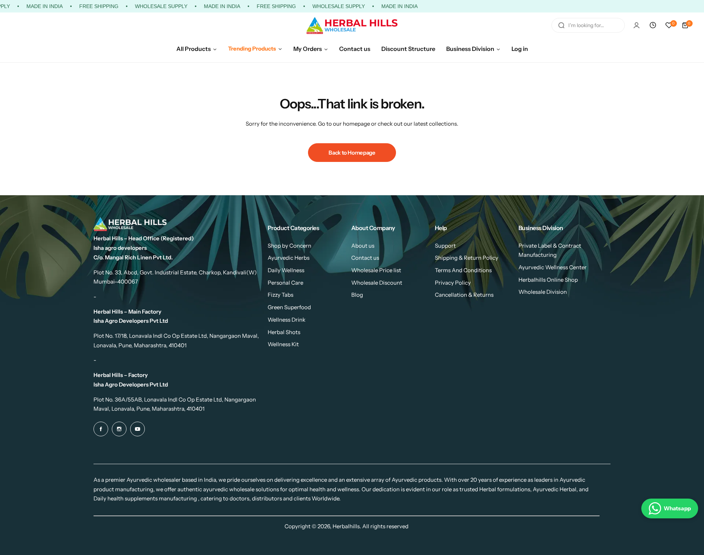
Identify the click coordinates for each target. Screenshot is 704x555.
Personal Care (285, 282)
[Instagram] (119, 429)
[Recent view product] (653, 25)
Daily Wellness (286, 270)
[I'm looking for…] (561, 25)
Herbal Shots (284, 332)
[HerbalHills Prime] (352, 25)
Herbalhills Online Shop (548, 279)
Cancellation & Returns (464, 294)
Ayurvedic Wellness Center (552, 267)
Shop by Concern (289, 245)
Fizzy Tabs (280, 294)
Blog (357, 294)
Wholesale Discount (376, 282)
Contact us (365, 257)
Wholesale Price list (376, 270)
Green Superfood (289, 307)
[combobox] (588, 25)
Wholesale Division (542, 291)
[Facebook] (101, 429)
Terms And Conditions (463, 270)
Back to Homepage (352, 152)
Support (445, 245)
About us (362, 245)
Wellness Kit (283, 344)
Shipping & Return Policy (466, 257)
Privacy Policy (453, 282)
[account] (636, 25)
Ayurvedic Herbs (288, 257)
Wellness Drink (286, 319)
